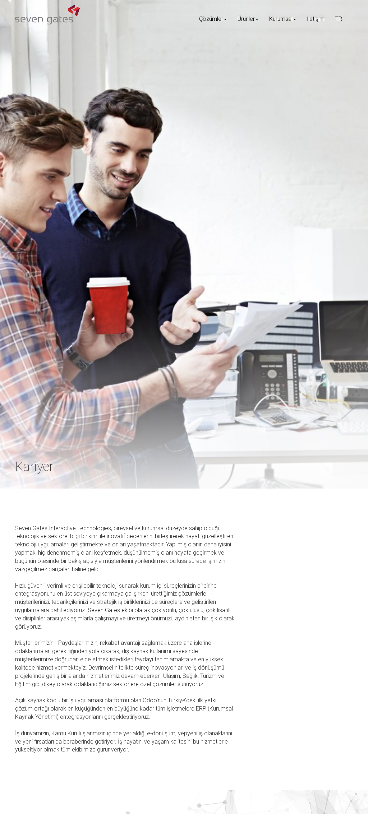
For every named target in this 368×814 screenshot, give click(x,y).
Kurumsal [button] (281, 18)
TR (338, 18)
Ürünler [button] (246, 18)
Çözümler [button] (211, 18)
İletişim (316, 18)
